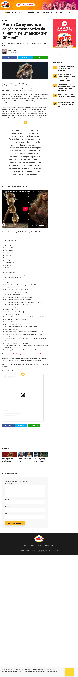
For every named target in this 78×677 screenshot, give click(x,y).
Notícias (46, 12)
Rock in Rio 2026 (56, 12)
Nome (7, 499)
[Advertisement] (31, 438)
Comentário (8, 483)
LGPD (33, 550)
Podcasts (40, 545)
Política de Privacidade (25, 550)
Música (38, 12)
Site (6, 513)
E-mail (7, 506)
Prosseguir (69, 672)
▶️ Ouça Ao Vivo (10, 12)
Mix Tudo (21, 12)
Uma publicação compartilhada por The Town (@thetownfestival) (23, 419)
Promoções (30, 12)
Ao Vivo (25, 545)
